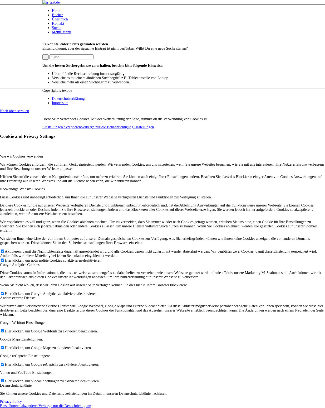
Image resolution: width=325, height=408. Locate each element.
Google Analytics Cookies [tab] (19, 265)
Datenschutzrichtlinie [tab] (16, 385)
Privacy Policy (11, 401)
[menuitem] (167, 11)
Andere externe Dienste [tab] (17, 298)
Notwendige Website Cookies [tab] (22, 189)
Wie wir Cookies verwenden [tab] (21, 156)
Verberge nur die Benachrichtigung (107, 127)
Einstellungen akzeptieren (61, 127)
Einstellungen (143, 127)
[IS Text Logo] (51, 2)
